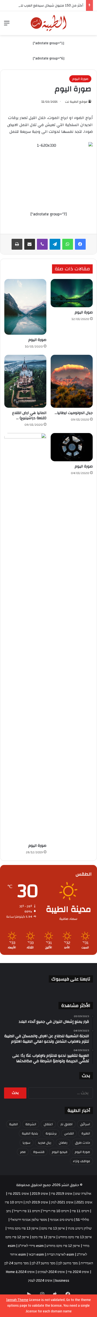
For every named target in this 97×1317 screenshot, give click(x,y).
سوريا (26, 1143)
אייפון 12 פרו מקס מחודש (63, 1246)
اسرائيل (85, 1124)
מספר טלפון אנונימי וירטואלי (28, 1219)
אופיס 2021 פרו (18, 1193)
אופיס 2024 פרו (78, 1272)
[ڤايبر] (42, 244)
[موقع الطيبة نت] (49, 23)
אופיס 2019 (40, 1193)
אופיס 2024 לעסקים (51, 1272)
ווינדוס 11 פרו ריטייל (27, 1211)
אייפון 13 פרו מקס (53, 1228)
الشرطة (30, 1124)
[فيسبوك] (80, 244)
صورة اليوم (80, 79)
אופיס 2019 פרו (61, 1193)
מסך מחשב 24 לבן (16, 1263)
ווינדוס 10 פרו (14, 1202)
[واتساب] (67, 244)
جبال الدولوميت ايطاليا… (74, 412)
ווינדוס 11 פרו (80, 1211)
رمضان (63, 1143)
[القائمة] (6, 25)
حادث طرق (82, 1143)
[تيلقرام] (55, 244)
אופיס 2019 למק (36, 1202)
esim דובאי (36, 1254)
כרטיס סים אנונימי (61, 1219)
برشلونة (51, 1133)
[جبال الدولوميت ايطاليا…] (72, 381)
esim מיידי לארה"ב (31, 1246)
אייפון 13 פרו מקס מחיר (23, 1228)
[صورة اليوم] (72, 293)
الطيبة (13, 1124)
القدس (69, 1133)
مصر (23, 1152)
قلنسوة (38, 1152)
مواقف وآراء (81, 1161)
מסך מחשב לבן (68, 1263)
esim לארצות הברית (60, 1254)
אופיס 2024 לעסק (40, 1280)
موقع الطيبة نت (76, 102)
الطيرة (85, 1133)
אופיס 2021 (84, 1202)
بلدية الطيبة (30, 1133)
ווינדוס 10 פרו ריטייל (56, 1211)
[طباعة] (17, 244)
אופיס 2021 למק (62, 1202)
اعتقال (48, 1124)
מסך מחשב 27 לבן (44, 1263)
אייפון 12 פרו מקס (44, 1237)
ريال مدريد (44, 1143)
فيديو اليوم (59, 1152)
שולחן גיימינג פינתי (80, 1228)
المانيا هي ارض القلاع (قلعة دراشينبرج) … (29, 415)
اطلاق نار (66, 1124)
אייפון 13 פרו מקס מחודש (75, 1237)
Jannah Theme (17, 1300)
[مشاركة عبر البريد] (29, 244)
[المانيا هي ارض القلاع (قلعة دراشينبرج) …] (25, 381)
